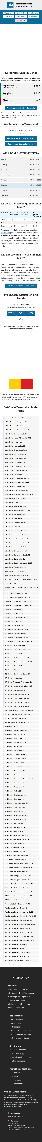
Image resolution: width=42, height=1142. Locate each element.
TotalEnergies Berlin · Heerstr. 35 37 (17, 948)
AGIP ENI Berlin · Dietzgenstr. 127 (16, 422)
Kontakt (16, 1076)
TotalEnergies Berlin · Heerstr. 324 (16, 908)
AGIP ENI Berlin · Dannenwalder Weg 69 (18, 430)
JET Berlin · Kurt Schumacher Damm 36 (18, 686)
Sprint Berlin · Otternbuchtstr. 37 (16, 819)
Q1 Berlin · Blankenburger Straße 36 (17, 714)
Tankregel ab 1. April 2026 (19, 997)
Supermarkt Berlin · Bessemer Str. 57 (17, 904)
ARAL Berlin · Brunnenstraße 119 (16, 551)
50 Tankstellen (35, 115)
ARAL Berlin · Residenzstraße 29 (16, 523)
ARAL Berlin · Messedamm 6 (14, 442)
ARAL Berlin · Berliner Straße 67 (16, 454)
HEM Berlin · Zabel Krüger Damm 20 (17, 674)
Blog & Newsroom (19, 1050)
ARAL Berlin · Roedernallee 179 (15, 567)
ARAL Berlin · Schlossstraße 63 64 (16, 490)
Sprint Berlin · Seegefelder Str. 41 (16, 843)
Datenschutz (18, 1084)
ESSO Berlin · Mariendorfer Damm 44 (17, 629)
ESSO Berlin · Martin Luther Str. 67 (16, 633)
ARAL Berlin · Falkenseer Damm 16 (17, 539)
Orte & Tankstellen (16, 1008)
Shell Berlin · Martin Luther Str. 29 (16, 803)
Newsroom (33, 17)
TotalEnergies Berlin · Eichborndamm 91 (18, 920)
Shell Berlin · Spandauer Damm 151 (17, 815)
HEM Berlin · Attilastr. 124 (13, 654)
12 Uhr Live (21, 20)
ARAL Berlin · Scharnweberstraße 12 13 (18, 563)
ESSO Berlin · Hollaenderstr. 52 (15, 617)
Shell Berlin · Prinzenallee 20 (14, 787)
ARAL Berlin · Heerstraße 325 (15, 519)
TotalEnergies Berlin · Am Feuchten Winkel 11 (20, 924)
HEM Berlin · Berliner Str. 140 (15, 646)
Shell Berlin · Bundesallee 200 (15, 771)
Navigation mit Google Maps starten (21, 138)
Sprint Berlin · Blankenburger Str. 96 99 (18, 839)
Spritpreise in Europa (20, 1038)
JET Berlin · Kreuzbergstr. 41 (14, 678)
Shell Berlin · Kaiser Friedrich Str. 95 (17, 767)
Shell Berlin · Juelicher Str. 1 (14, 750)
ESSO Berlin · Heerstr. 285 (14, 613)
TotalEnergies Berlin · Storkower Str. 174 (18, 932)
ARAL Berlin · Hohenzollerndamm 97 (17, 478)
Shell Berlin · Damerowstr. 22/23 (16, 742)
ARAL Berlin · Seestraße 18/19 (15, 527)
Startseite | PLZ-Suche (18, 989)
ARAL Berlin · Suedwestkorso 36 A (16, 470)
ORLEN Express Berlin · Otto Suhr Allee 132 (20, 710)
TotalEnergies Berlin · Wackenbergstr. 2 (18, 928)
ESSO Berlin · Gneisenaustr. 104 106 (17, 609)
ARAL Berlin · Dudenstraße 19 (15, 462)
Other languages (18, 1061)
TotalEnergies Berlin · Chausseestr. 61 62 (19, 912)
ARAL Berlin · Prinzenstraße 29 (15, 535)
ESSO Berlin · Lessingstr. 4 (14, 625)
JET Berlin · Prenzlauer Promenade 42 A (18, 682)
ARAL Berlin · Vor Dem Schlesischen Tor (18, 575)
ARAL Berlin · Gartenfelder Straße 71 (17, 555)
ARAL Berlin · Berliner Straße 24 (16, 571)
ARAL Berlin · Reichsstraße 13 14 (16, 531)
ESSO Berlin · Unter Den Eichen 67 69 (18, 601)
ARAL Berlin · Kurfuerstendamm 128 (17, 486)
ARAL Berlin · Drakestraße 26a (15, 458)
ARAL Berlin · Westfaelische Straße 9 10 (18, 482)
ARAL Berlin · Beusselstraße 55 (15, 466)
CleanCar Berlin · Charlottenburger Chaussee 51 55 (21, 588)
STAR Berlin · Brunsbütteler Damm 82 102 (19, 863)
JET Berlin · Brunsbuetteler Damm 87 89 (18, 702)
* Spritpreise (8, 13)
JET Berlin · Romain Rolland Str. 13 (17, 698)
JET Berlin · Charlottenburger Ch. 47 (17, 694)
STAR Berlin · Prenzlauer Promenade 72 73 (19, 892)
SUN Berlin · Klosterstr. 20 (13, 900)
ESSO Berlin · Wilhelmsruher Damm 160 (18, 642)
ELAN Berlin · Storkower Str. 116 (16, 593)
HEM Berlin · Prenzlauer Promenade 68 (18, 662)
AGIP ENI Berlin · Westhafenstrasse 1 (17, 426)
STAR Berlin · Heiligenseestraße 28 (17, 880)
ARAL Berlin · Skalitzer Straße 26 (16, 450)
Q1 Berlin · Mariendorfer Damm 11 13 (17, 718)
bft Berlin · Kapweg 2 (12, 583)
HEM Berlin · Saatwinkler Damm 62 (17, 658)
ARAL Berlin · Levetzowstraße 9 (15, 547)
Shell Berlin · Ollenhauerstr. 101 (15, 795)
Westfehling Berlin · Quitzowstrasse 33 (18, 960)
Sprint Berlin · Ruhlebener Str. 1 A (16, 847)
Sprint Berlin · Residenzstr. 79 (15, 851)
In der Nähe (21, 13)
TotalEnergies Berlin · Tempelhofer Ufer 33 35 (20, 916)
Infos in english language (22, 1057)
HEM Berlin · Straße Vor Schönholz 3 (17, 650)
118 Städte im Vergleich (21, 1034)
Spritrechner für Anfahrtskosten (21, 144)
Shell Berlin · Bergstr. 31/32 (14, 726)
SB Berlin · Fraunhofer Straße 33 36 (17, 722)
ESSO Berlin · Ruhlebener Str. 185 (16, 638)
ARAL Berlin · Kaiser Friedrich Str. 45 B (18, 438)
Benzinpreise (33, 13)
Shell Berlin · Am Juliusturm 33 (15, 811)
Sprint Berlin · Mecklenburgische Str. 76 (18, 855)
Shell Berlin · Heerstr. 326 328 (15, 734)
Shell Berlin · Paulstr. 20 (13, 791)
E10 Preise (9, 17)
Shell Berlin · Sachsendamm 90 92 (16, 755)
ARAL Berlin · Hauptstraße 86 (15, 514)
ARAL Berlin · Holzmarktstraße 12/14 (17, 510)
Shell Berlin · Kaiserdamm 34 (14, 783)
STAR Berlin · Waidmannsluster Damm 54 (19, 884)
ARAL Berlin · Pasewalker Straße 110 (17, 498)
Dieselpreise (21, 17)
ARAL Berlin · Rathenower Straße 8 (17, 543)
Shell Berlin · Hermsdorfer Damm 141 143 (19, 779)
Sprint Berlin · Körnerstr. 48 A (14, 823)
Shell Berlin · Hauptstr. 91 (13, 746)
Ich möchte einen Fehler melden (21, 286)
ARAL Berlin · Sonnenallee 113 (15, 559)
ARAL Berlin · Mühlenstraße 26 (15, 506)
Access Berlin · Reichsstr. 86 (14, 418)
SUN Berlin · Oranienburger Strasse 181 (18, 896)
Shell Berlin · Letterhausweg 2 (15, 807)
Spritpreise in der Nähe (21, 1031)
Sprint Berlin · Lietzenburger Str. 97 (17, 835)
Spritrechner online (17, 1000)
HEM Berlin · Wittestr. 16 (13, 670)
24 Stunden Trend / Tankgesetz (21, 993)
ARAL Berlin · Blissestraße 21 (15, 474)
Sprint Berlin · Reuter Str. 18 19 (15, 831)
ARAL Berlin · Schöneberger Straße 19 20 (19, 494)
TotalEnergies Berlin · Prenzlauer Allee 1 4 (19, 936)
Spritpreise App (18, 1054)
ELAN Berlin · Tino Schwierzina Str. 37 (18, 597)
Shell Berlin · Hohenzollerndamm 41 (17, 730)
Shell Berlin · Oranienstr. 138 (14, 799)
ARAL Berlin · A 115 (11, 502)
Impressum (17, 1080)
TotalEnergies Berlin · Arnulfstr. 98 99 (17, 952)
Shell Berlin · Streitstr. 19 (13, 775)
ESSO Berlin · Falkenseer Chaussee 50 (18, 605)
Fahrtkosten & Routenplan (19, 1004)
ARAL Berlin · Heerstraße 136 (15, 446)
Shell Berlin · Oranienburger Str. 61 (17, 759)
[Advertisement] (21, 46)
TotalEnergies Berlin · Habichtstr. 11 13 (18, 956)
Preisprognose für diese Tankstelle (21, 108)
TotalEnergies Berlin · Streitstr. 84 (16, 944)
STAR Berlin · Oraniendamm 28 (15, 859)
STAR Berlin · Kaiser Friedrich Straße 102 (19, 867)
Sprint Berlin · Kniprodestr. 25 (15, 827)
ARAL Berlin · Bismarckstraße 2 (15, 434)
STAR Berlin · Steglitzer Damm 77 (16, 872)
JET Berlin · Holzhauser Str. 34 (15, 690)
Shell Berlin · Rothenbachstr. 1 (15, 763)
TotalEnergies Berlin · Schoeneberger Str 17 (20, 940)
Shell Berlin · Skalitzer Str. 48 (14, 738)
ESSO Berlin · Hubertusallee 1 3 (15, 621)
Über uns (16, 1073)
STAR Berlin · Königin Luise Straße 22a (18, 876)
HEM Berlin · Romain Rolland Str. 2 (17, 666)
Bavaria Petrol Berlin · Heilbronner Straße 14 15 (21, 579)
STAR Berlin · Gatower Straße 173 (16, 888)
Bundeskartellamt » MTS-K (13, 1106)
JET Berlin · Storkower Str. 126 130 (17, 706)
